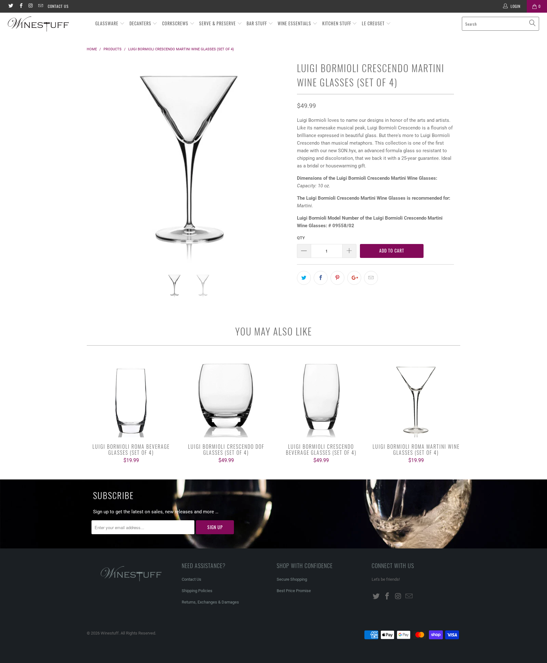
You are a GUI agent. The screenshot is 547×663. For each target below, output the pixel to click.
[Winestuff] (46, 24)
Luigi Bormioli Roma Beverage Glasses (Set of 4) (131, 397)
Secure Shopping (292, 579)
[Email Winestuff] (40, 6)
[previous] (97, 166)
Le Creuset (374, 23)
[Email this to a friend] (371, 278)
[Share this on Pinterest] (337, 278)
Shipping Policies (197, 590)
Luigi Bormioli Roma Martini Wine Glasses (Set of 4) (416, 397)
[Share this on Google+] (354, 278)
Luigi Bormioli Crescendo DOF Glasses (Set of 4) (226, 397)
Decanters (141, 23)
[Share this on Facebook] (321, 278)
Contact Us (58, 6)
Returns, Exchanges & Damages (210, 602)
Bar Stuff (257, 23)
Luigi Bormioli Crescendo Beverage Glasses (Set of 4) (321, 397)
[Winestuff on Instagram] (30, 6)
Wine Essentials (295, 23)
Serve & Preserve (218, 23)
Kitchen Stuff (337, 23)
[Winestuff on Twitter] (10, 6)
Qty (301, 237)
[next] (279, 166)
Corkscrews (176, 23)
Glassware (107, 23)
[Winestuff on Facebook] (20, 6)
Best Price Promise (294, 590)
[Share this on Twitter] (304, 278)
